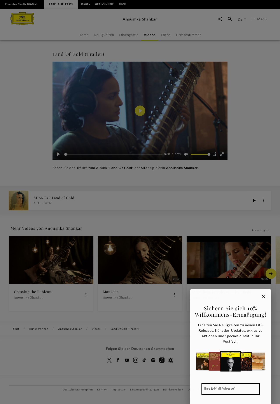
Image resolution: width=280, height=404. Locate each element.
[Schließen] (263, 296)
